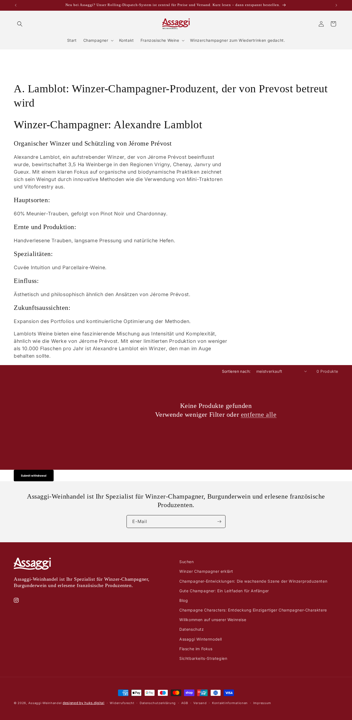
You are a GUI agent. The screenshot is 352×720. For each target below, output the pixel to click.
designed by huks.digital (84, 703)
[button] (20, 24)
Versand (200, 703)
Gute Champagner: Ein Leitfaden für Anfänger (224, 590)
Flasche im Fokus (196, 648)
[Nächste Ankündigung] (336, 5)
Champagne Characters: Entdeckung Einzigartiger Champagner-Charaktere (253, 609)
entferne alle (259, 414)
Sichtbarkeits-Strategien (203, 658)
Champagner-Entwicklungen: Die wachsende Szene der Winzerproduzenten (253, 581)
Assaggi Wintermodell (200, 638)
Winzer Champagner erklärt (206, 571)
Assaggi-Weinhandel (45, 703)
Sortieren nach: (236, 371)
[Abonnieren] (219, 521)
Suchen (186, 561)
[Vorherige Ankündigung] (16, 5)
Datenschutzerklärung (158, 703)
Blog (183, 600)
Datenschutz (191, 629)
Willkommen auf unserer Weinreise (212, 619)
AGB (184, 703)
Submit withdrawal (33, 475)
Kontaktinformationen (230, 703)
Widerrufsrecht (122, 703)
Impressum (262, 703)
